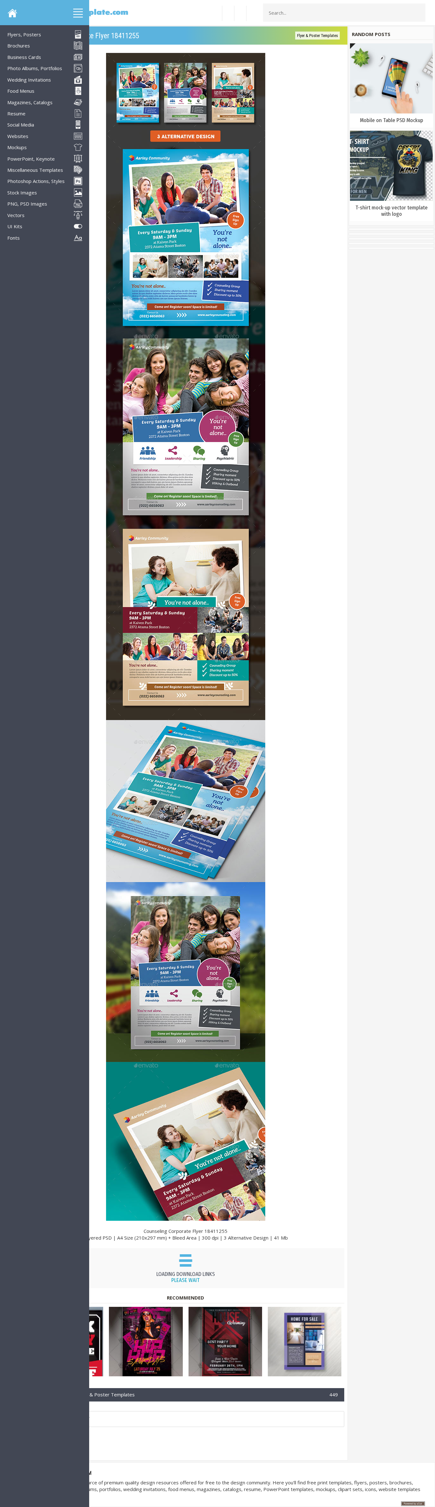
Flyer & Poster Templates (317, 35)
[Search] (418, 13)
